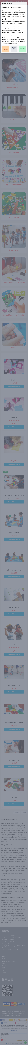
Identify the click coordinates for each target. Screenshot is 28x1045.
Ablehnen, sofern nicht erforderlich (14, 49)
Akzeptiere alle (22, 49)
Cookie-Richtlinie (13, 43)
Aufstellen (6, 49)
